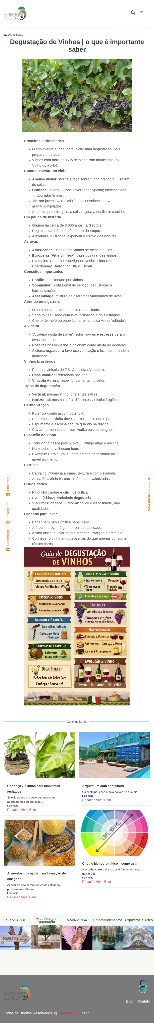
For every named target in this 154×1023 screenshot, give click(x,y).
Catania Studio (69, 1013)
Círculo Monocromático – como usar (110, 863)
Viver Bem (15, 35)
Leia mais (12, 805)
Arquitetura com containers (103, 786)
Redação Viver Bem (21, 810)
